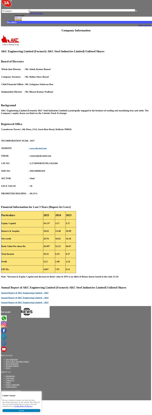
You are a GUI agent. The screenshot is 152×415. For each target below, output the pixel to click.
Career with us (11, 387)
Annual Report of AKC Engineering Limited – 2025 (24, 293)
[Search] (136, 10)
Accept (21, 410)
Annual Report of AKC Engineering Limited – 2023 (24, 302)
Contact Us (10, 380)
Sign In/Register (12, 359)
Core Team (10, 378)
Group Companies (12, 385)
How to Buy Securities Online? (17, 362)
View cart (18, 18)
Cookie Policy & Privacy (23, 406)
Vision (8, 382)
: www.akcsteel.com (38, 148)
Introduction (10, 376)
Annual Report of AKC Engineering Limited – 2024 (24, 298)
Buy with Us (12, 22)
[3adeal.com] (6, 7)
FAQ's (8, 368)
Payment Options (12, 366)
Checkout (18, 20)
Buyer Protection (12, 364)
